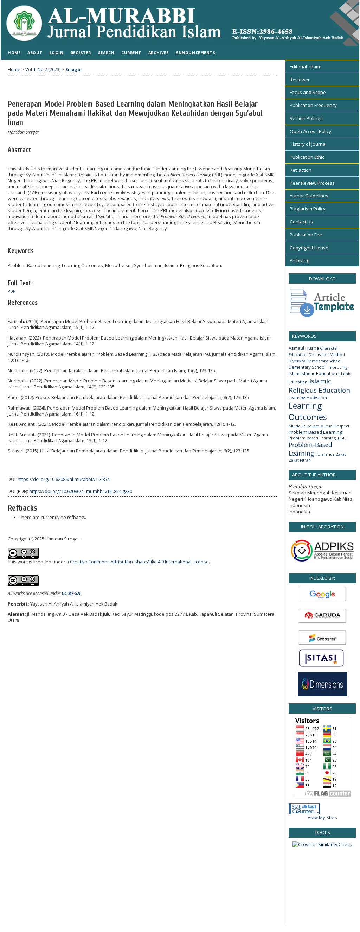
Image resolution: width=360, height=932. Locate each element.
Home (14, 52)
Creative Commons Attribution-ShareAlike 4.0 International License (139, 562)
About (35, 52)
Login (57, 52)
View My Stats (322, 817)
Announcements (195, 52)
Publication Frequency (313, 105)
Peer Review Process (312, 183)
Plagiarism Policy (308, 208)
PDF (11, 291)
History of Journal (308, 144)
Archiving (299, 260)
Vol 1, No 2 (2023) (42, 69)
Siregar (73, 69)
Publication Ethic (307, 157)
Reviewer (300, 79)
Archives (158, 52)
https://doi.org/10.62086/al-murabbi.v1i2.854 (64, 479)
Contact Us (301, 221)
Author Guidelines (309, 195)
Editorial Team (305, 66)
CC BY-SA (71, 593)
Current (131, 52)
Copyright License (309, 248)
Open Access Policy (310, 131)
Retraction (300, 170)
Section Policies (306, 118)
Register (81, 52)
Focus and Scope (308, 92)
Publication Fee (306, 235)
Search (106, 52)
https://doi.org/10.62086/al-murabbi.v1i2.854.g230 (80, 491)
